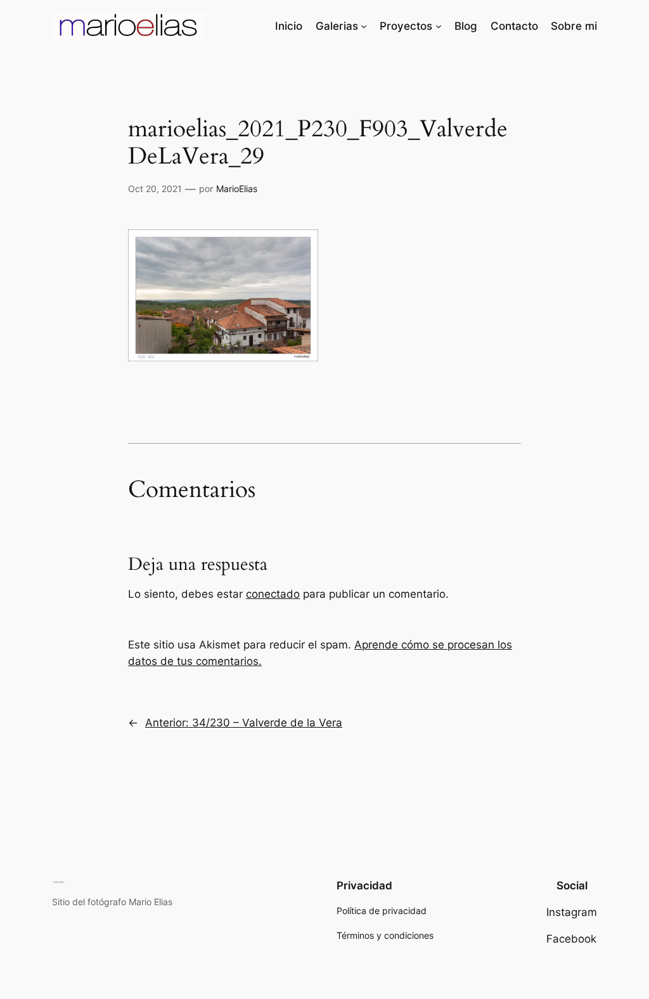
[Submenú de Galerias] (364, 26)
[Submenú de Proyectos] (438, 26)
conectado (273, 594)
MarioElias (236, 188)
